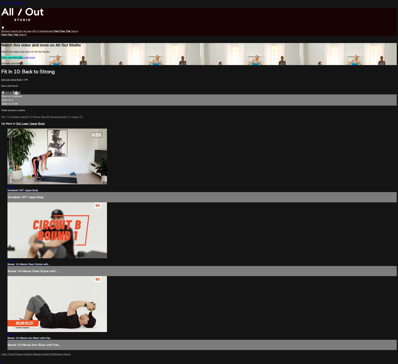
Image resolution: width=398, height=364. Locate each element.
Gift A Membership (42, 31)
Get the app (25, 31)
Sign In (23, 34)
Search (14, 31)
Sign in (74, 31)
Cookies (28, 354)
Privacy (19, 354)
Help (4, 354)
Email (18, 92)
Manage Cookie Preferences (48, 354)
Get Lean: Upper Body (11, 79)
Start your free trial (12, 57)
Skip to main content (12, 3)
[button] (3, 28)
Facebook (6, 92)
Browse (5, 31)
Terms (11, 354)
